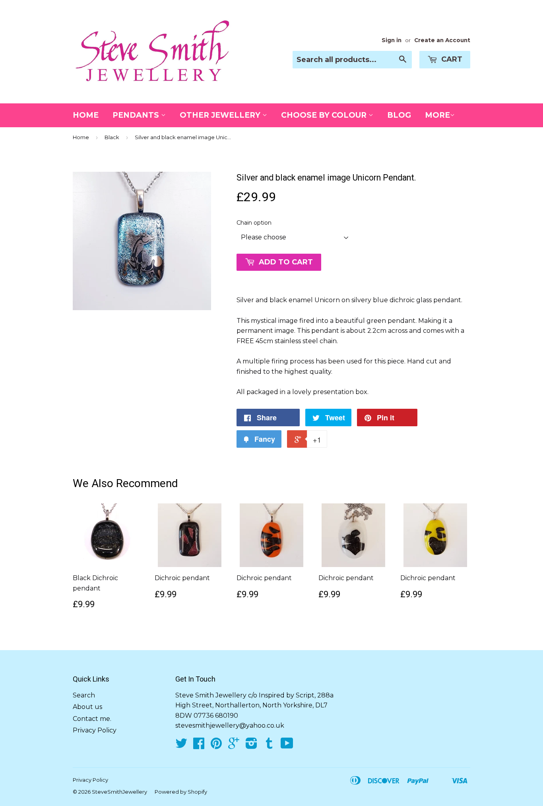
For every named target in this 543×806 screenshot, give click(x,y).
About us (87, 707)
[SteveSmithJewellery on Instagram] (251, 746)
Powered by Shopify (181, 792)
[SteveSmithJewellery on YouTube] (287, 746)
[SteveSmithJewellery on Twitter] (181, 746)
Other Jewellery (221, 115)
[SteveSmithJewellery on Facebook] (199, 746)
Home (86, 115)
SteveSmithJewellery (119, 792)
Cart (450, 59)
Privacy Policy (94, 730)
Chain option (254, 222)
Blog (399, 115)
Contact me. (92, 718)
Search (84, 695)
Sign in (391, 40)
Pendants (136, 115)
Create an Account (442, 40)
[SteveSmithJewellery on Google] (234, 746)
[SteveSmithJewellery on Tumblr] (269, 746)
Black (112, 137)
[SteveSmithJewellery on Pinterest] (216, 746)
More (437, 115)
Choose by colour (324, 115)
